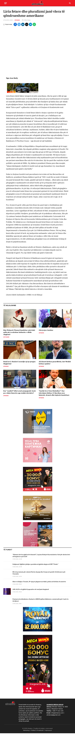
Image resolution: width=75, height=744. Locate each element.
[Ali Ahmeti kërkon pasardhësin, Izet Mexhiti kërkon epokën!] (55, 349)
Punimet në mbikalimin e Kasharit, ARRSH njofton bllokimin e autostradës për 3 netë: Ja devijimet (40, 600)
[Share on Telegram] (30, 24)
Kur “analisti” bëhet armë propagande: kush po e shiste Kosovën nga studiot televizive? (19, 392)
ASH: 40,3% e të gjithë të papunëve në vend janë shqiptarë (30, 589)
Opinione (17, 20)
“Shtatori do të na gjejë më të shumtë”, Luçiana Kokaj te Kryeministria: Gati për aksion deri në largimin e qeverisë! (41, 555)
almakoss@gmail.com (53, 715)
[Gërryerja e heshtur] (55, 318)
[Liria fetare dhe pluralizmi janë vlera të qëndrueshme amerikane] (37, 51)
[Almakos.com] (37, 3)
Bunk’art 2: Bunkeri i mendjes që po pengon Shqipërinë (19, 363)
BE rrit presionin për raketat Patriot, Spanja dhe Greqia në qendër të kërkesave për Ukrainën (38, 573)
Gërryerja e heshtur (46, 330)
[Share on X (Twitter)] (19, 24)
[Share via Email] (26, 24)
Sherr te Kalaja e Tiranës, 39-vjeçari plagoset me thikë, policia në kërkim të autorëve (39, 581)
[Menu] (5, 3)
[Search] (70, 3)
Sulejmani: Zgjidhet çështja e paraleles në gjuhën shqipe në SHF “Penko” (35, 564)
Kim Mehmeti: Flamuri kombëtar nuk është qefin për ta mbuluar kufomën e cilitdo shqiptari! (19, 332)
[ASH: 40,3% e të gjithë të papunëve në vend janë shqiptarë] (7, 591)
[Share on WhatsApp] (34, 24)
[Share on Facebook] (15, 24)
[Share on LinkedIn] (23, 24)
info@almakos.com (57, 713)
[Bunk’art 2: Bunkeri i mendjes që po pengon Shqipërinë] (19, 349)
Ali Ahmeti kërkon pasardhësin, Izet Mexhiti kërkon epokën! (55, 363)
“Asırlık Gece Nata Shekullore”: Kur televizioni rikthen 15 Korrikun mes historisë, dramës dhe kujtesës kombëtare (54, 393)
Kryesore (6, 337)
